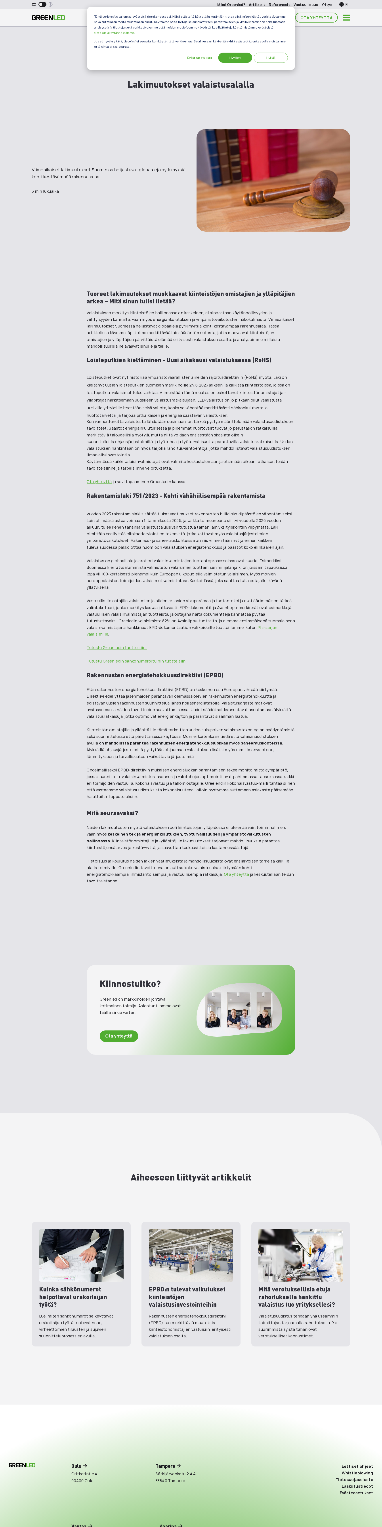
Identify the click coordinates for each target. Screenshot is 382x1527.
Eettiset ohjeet (357, 1466)
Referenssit (279, 4)
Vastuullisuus (306, 4)
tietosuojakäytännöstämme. (114, 32)
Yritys (327, 4)
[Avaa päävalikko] (346, 17)
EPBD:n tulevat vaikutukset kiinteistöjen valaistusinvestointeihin (187, 1296)
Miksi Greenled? (231, 4)
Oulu (76, 1466)
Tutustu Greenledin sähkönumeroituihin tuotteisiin (136, 661)
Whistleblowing (357, 1473)
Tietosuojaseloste (354, 1479)
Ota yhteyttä (316, 17)
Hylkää (270, 57)
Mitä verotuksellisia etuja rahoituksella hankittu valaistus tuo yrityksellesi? (296, 1296)
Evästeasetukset (199, 57)
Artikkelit (257, 4)
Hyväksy (235, 57)
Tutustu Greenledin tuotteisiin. (117, 647)
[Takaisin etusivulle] (48, 18)
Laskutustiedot (357, 1486)
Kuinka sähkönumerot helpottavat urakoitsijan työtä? (73, 1296)
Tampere (165, 1466)
